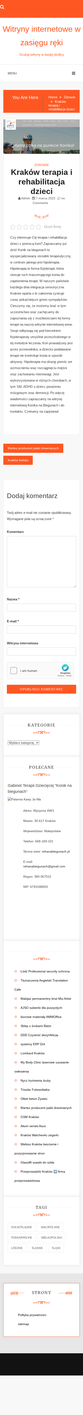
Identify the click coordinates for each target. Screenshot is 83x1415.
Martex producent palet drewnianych (33, 448)
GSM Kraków (30, 1117)
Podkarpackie (21, 1237)
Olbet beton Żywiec (34, 1098)
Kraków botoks (18, 460)
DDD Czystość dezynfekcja (39, 1035)
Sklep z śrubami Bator (36, 1026)
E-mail (13, 621)
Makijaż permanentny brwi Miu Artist (46, 998)
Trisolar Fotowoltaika (35, 1089)
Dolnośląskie (21, 1227)
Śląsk (56, 1248)
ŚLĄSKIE (37, 1248)
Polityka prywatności (32, 1315)
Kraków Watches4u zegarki (39, 1135)
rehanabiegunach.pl (56, 851)
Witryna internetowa (22, 643)
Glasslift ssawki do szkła (37, 1162)
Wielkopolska (51, 1237)
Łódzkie (17, 1248)
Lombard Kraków (32, 1053)
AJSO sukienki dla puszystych (41, 1007)
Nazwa (13, 599)
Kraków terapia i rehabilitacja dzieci (41, 182)
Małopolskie (50, 1227)
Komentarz (15, 532)
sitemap (23, 1324)
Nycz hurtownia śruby (36, 1080)
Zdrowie (41, 165)
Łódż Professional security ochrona (45, 971)
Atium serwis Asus (33, 1126)
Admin (25, 198)
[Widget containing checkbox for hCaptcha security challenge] (40, 670)
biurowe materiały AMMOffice (41, 1017)
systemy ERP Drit (33, 1044)
